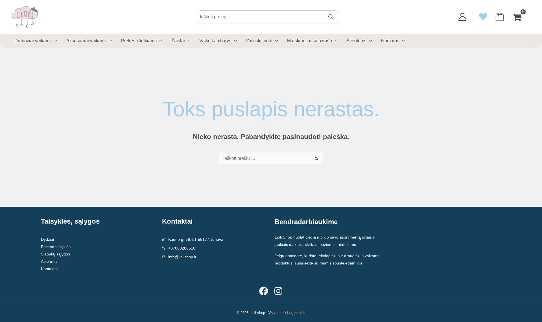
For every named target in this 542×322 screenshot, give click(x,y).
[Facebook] (263, 290)
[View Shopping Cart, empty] (517, 16)
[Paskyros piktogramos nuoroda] (462, 16)
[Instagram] (278, 290)
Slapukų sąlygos (55, 254)
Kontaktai (49, 268)
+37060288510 (181, 248)
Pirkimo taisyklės (56, 246)
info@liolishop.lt (182, 257)
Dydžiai (47, 239)
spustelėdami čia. (348, 263)
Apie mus (49, 261)
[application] (54, 41)
